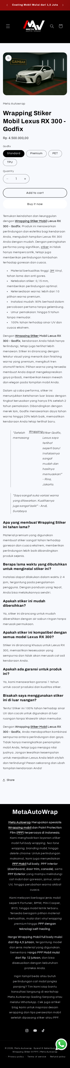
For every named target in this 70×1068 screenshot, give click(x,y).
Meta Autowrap (19, 822)
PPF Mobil (19, 863)
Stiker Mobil (38, 726)
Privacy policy (16, 1057)
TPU (10, 162)
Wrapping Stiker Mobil (31, 221)
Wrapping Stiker (27, 335)
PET (55, 153)
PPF (20, 832)
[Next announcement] (63, 5)
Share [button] (11, 780)
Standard (13, 153)
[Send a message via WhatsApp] (61, 1044)
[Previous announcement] (7, 5)
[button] (8, 26)
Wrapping (35, 431)
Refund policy (58, 1057)
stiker (45, 246)
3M (52, 270)
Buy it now (35, 204)
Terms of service (36, 1057)
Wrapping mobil (19, 827)
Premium (36, 153)
